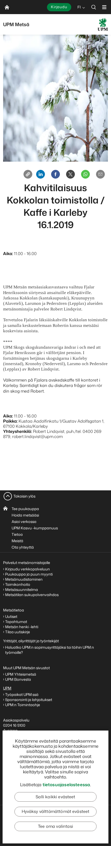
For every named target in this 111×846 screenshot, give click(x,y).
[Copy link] (27, 174)
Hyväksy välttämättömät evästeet (56, 811)
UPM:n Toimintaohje (22, 704)
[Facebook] (55, 174)
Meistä (17, 540)
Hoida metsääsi (25, 515)
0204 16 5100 (14, 725)
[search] (93, 7)
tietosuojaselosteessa (66, 784)
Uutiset (11, 616)
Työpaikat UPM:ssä (21, 694)
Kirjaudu (59, 6)
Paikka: (10, 421)
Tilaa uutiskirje (17, 632)
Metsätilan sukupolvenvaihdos (32, 594)
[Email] (100, 174)
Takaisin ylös (24, 496)
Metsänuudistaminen (24, 579)
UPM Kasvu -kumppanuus (35, 528)
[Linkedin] (40, 174)
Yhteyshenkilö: (17, 431)
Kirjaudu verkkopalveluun (27, 569)
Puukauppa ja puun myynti (29, 574)
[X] (70, 174)
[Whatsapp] (85, 174)
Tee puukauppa (25, 508)
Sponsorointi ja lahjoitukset (29, 699)
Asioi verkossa (24, 521)
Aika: (8, 253)
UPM (7, 688)
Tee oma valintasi (55, 826)
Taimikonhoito (17, 584)
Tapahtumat (16, 621)
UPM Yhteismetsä (20, 674)
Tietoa (17, 534)
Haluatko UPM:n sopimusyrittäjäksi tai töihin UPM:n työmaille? (49, 650)
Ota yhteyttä (23, 547)
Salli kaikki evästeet (55, 797)
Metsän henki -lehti (21, 626)
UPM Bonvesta (18, 679)
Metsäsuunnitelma (21, 589)
